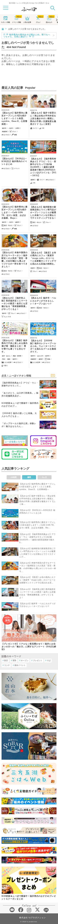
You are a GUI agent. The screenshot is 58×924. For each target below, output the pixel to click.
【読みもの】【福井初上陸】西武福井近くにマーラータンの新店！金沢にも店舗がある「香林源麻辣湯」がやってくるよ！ (15, 303)
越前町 (33, 179)
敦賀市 (33, 268)
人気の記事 (27, 22)
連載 (15, 135)
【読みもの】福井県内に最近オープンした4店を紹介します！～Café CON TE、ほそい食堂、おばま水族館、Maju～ (15, 212)
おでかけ (7, 135)
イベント (16, 22)
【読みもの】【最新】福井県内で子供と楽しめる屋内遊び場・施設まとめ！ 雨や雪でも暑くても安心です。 (15, 346)
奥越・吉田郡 (17, 356)
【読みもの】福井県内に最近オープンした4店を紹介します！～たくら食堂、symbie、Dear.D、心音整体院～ (15, 118)
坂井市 (47, 356)
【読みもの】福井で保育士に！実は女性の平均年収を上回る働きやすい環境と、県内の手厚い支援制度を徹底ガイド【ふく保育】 (43, 118)
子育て (6, 365)
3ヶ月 (44, 477)
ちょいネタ (7, 316)
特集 (48, 359)
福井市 (4, 128)
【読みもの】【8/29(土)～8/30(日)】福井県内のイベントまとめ (14, 161)
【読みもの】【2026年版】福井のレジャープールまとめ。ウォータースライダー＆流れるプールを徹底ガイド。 (43, 346)
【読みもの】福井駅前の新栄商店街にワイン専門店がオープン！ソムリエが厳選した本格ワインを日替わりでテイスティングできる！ (43, 212)
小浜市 (11, 128)
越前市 (17, 222)
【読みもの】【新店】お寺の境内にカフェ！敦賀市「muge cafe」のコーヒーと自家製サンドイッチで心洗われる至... (37, 580)
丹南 (3, 359)
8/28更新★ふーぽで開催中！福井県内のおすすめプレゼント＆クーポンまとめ (29, 897)
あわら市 (40, 356)
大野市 (17, 128)
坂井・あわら (6, 356)
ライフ (35, 128)
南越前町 (5, 131)
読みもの (49, 22)
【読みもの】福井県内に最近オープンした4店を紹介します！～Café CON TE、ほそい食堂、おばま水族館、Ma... (37, 525)
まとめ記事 (7, 362)
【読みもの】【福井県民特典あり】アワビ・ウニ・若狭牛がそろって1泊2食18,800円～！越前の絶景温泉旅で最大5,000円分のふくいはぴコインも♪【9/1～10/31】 (43, 167)
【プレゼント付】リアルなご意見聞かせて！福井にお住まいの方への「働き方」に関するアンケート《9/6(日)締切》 (29, 646)
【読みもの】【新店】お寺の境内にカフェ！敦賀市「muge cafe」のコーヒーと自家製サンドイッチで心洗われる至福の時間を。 (43, 258)
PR (43, 128)
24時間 (14, 477)
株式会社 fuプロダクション (32, 917)
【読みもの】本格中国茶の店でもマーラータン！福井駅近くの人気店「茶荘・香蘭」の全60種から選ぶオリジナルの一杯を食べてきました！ (15, 259)
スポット (5, 22)
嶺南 (8, 359)
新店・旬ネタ (8, 225)
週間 (29, 477)
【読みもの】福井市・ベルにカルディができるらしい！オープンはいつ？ (43, 301)
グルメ (38, 22)
